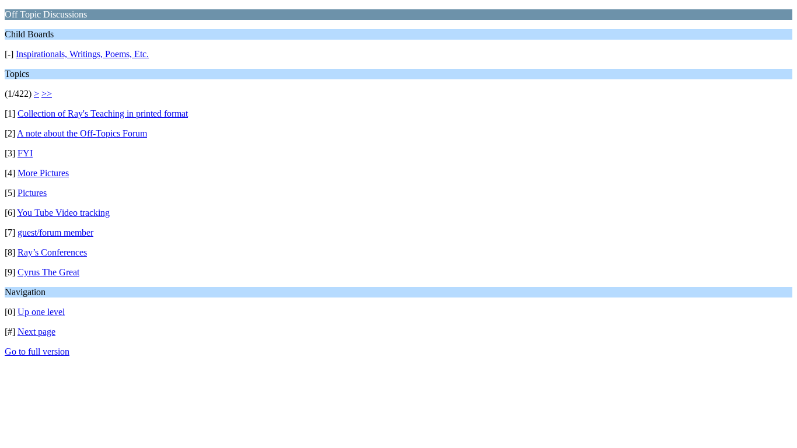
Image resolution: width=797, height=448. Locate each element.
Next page (36, 332)
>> (46, 94)
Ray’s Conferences (52, 252)
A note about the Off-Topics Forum (82, 133)
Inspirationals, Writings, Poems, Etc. (82, 54)
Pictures (32, 193)
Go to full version (37, 351)
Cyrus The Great (48, 272)
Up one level (41, 312)
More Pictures (43, 173)
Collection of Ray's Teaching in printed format (103, 113)
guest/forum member (55, 232)
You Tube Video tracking (63, 213)
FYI (25, 153)
